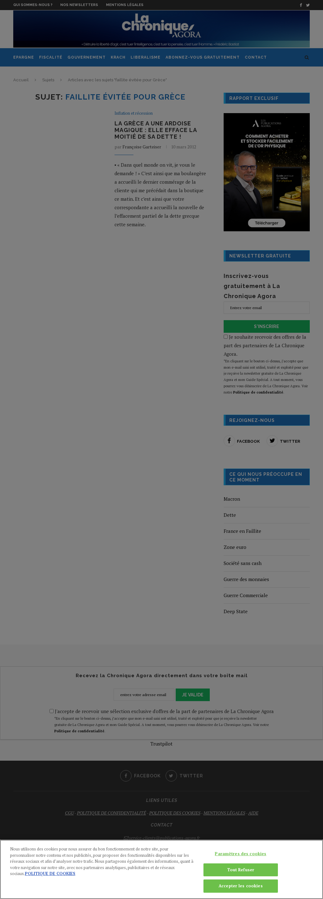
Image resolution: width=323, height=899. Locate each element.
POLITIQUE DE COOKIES (50, 873)
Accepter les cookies (241, 886)
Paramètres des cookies (240, 853)
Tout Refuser (241, 870)
